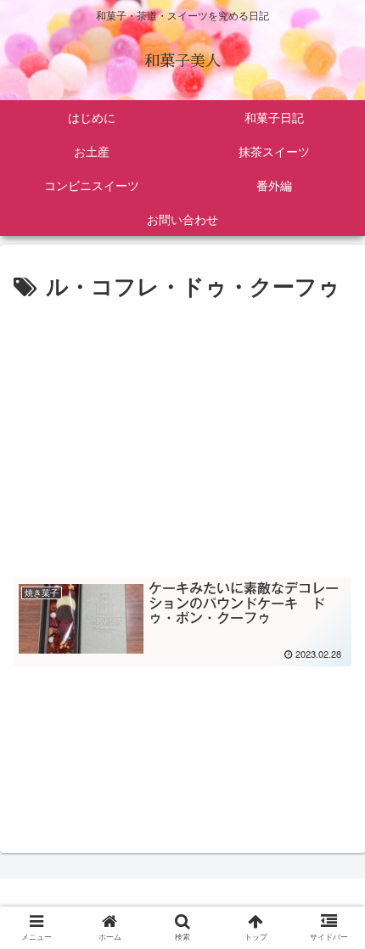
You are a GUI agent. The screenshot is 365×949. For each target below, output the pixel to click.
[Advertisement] (182, 433)
